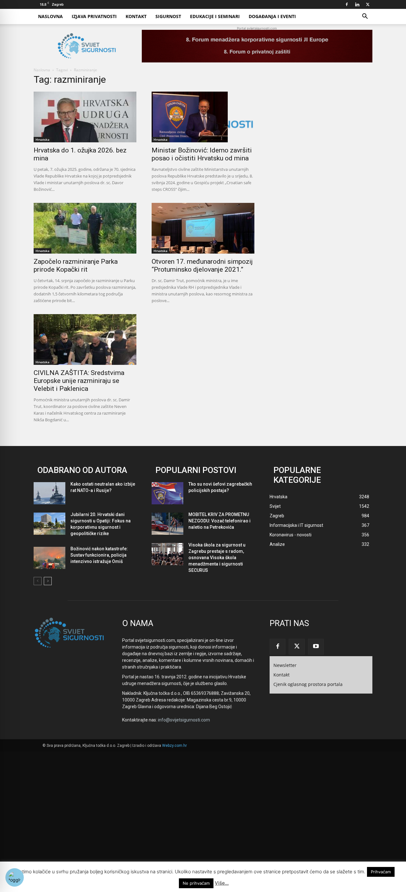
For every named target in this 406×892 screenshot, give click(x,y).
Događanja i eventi (272, 16)
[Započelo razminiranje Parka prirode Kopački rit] (85, 228)
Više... (222, 883)
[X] (367, 4)
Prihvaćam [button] (381, 871)
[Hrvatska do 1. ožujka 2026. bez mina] (85, 117)
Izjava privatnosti (94, 16)
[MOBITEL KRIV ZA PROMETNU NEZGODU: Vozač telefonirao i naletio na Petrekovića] (167, 524)
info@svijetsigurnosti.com (184, 719)
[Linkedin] (357, 4)
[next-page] (48, 581)
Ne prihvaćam (196, 883)
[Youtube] (316, 647)
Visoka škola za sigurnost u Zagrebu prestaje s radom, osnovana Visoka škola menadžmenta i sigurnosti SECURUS (217, 557)
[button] (364, 17)
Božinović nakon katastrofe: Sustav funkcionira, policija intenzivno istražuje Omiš (99, 555)
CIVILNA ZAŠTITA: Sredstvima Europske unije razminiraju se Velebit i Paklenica (79, 380)
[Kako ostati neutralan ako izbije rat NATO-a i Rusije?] (49, 493)
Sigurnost (168, 16)
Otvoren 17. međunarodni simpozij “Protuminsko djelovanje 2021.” (202, 265)
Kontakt (136, 16)
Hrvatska (42, 139)
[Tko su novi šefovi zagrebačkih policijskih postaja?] (167, 493)
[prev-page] (38, 581)
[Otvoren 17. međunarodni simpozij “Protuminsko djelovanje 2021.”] (203, 228)
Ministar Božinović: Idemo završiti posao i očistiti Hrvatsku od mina (202, 154)
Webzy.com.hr (174, 745)
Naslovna (50, 16)
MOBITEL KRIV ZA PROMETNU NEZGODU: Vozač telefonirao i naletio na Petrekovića (219, 521)
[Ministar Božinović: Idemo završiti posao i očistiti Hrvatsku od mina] (203, 117)
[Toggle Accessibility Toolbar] (14, 877)
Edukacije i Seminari (215, 16)
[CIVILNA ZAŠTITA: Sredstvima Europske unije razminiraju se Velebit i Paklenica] (85, 339)
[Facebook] (346, 4)
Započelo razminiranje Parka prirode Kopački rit (76, 265)
